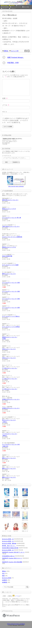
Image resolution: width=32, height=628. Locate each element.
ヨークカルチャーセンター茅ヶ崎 (11, 217)
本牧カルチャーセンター (9, 349)
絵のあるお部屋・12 (8, 550)
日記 (3, 573)
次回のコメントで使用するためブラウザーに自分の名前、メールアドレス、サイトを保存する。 (15, 120)
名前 (5, 98)
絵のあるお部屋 (6, 578)
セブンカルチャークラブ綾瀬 (10, 265)
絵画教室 (4, 582)
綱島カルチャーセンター (9, 458)
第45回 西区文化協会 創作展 (10, 548)
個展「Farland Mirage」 (15, 57)
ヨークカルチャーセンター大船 (11, 282)
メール (5, 105)
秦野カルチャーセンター (9, 273)
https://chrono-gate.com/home (16, 186)
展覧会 (6, 51)
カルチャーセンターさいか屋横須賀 (12, 236)
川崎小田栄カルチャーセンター (11, 226)
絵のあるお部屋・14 (8, 539)
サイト (4, 112)
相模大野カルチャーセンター (10, 200)
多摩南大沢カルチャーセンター (11, 399)
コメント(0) (15, 51)
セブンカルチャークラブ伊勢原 (11, 326)
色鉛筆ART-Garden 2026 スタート (12, 558)
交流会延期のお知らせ (8, 556)
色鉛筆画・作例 (13, 62)
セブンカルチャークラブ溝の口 (11, 316)
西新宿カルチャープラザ (9, 247)
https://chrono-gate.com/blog (16, 624)
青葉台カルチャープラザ (9, 208)
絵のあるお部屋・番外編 (9, 543)
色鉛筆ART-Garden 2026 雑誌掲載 (12, 562)
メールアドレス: (6, 155)
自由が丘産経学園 (7, 256)
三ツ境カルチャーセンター (9, 368)
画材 (3, 575)
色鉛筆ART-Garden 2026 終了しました (13, 552)
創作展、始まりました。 (9, 545)
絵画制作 (4, 580)
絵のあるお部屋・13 (8, 541)
